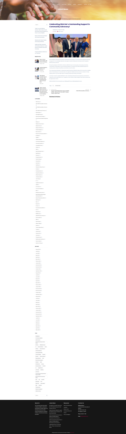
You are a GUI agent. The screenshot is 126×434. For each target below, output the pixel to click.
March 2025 (38, 282)
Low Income (37, 371)
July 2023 (37, 318)
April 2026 (37, 257)
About (53, 4)
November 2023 (38, 314)
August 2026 (38, 249)
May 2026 (37, 255)
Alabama (37, 121)
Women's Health (38, 241)
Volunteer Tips (38, 233)
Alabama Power (38, 125)
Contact (85, 4)
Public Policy (38, 211)
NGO (39, 379)
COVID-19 (37, 147)
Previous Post (60, 91)
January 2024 (38, 310)
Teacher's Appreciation (39, 227)
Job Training (38, 178)
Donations (43, 354)
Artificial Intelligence (39, 129)
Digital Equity (38, 153)
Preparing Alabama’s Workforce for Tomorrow (41, 52)
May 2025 (37, 278)
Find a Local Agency (67, 414)
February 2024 (38, 308)
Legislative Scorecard (39, 182)
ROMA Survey (38, 213)
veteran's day (38, 231)
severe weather (43, 383)
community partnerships (39, 352)
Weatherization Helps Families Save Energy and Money (40, 41)
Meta (36, 190)
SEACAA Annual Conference (40, 215)
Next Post (82, 90)
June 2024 (37, 300)
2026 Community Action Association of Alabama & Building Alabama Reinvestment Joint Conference (55, 416)
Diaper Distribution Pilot (39, 151)
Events (58, 4)
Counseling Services (39, 145)
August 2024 (38, 296)
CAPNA (37, 137)
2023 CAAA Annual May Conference (41, 103)
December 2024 (38, 288)
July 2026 (37, 251)
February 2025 (38, 284)
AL (53, 85)
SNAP (37, 219)
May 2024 (37, 302)
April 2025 (37, 280)
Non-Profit (42, 379)
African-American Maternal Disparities (42, 118)
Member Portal (66, 409)
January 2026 (38, 263)
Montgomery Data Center (40, 192)
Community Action (57, 85)
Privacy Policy (72, 432)
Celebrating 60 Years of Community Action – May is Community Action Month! (55, 426)
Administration (38, 112)
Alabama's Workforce (39, 127)
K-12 (36, 180)
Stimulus (37, 225)
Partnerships (37, 381)
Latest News (64, 4)
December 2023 (38, 312)
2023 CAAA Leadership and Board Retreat (40, 342)
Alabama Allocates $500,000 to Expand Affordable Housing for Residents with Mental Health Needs (55, 412)
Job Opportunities (38, 176)
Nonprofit (37, 203)
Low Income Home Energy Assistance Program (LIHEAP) (41, 374)
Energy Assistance (39, 157)
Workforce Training (39, 243)
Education (37, 155)
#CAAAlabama (38, 336)
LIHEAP (37, 184)
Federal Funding (38, 159)
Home (46, 18)
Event (43, 358)
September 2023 (38, 316)
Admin (55, 31)
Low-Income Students (39, 188)
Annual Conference (40, 346)
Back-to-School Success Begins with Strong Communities (41, 36)
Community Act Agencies (40, 141)
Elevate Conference (42, 356)
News (37, 201)
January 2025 (38, 286)
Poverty (37, 205)
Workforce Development (39, 389)
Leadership (65, 407)
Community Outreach (39, 143)
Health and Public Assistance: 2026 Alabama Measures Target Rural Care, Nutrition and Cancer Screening (41, 46)
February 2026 (38, 261)
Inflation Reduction (39, 174)
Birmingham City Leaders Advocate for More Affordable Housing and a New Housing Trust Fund (55, 407)
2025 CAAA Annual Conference (41, 110)
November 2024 (38, 290)
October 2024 (38, 292)
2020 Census (38, 101)
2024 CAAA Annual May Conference (41, 107)
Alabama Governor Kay (39, 123)
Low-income (38, 186)
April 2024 (37, 304)
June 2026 (37, 253)
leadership (42, 369)
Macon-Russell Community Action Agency (40, 377)
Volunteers (37, 235)
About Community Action (68, 405)
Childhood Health (38, 139)
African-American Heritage (40, 116)
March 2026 (38, 259)
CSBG (37, 149)
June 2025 (37, 276)
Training (37, 229)
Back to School (38, 131)
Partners (69, 4)
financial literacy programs (39, 360)
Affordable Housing (39, 114)
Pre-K (37, 209)
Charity (46, 346)
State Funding (38, 221)
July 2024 (37, 298)
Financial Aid (38, 161)
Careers (74, 4)
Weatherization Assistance (40, 239)
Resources (80, 4)
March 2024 (38, 306)
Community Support (38, 354)
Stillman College (38, 223)
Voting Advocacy (38, 237)
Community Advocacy (39, 350)
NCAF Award (51, 18)
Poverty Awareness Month (40, 207)
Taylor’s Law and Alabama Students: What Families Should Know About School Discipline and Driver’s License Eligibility (41, 30)
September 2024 (38, 294)
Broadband (37, 135)
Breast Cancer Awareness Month (41, 133)
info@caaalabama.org (84, 416)
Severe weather (38, 217)
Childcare (37, 348)
